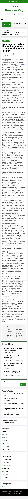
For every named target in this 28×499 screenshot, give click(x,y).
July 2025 (5, 471)
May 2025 (5, 477)
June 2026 (5, 437)
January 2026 (6, 453)
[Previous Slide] (24, 1)
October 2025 (6, 462)
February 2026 (6, 450)
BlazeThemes (17, 493)
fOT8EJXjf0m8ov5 (8, 54)
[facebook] (10, 6)
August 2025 (6, 468)
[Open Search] (23, 18)
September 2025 (7, 465)
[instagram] (12, 6)
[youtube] (18, 6)
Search (4, 381)
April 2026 (5, 443)
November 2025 (7, 459)
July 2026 (5, 434)
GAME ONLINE (6, 40)
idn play (22, 64)
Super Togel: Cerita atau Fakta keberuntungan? (5, 1)
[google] (16, 6)
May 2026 (5, 440)
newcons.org (14, 10)
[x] (14, 6)
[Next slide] (26, 1)
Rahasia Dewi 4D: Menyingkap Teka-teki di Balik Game (14, 1)
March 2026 (6, 447)
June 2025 (5, 474)
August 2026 (6, 431)
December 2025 (7, 456)
